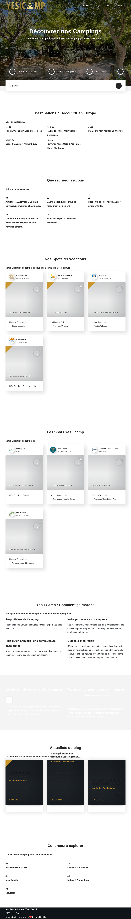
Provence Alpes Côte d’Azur (105, 499)
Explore (86, 6)
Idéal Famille (14, 386)
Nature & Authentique (18, 322)
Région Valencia (18, 326)
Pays (98, 6)
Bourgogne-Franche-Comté (63, 499)
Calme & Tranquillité (100, 495)
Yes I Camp (16, 913)
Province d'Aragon (60, 326)
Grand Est (26, 495)
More (108, 6)
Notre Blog (120, 6)
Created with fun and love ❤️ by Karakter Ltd (26, 917)
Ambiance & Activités (59, 322)
